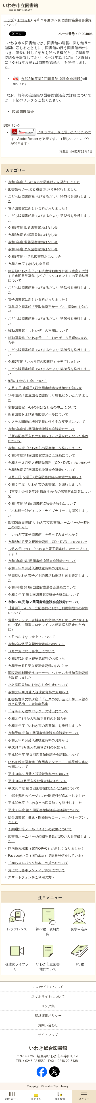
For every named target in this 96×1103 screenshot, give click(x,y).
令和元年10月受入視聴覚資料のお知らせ (38, 692)
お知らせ (24, 20)
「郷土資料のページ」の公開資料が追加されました (46, 795)
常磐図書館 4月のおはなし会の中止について (42, 407)
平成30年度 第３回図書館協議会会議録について (43, 754)
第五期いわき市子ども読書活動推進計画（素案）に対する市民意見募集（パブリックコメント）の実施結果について (48, 275)
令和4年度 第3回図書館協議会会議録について (42, 503)
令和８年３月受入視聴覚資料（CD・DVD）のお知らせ (49, 462)
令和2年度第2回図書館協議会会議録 (50, 79)
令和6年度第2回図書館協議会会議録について (41, 429)
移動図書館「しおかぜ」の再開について (38, 330)
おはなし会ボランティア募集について (36, 870)
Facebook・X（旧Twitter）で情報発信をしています (46, 855)
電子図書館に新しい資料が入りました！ (38, 208)
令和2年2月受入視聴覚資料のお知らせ (36, 644)
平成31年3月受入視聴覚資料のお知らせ (37, 747)
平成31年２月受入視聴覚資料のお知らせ (38, 774)
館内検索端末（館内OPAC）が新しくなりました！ (46, 848)
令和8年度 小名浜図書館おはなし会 (34, 256)
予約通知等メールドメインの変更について (40, 829)
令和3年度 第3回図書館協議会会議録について (42, 561)
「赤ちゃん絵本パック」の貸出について (38, 711)
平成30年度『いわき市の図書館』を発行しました (45, 803)
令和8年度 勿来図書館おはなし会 (33, 249)
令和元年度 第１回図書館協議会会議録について (43, 733)
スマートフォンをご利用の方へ (31, 877)
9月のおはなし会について (27, 381)
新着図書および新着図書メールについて (38, 414)
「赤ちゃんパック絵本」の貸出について (38, 863)
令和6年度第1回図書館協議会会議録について (41, 455)
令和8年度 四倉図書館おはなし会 (33, 227)
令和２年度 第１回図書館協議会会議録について (43, 594)
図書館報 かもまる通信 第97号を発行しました (42, 189)
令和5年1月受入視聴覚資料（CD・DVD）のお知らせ (47, 542)
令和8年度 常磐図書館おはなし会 (33, 242)
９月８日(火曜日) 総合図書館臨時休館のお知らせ (44, 477)
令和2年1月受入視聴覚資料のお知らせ (36, 658)
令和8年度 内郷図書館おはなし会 (33, 235)
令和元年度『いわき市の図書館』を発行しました (45, 725)
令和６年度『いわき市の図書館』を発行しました (45, 448)
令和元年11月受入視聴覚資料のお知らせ (38, 666)
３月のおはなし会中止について (31, 651)
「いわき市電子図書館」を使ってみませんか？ (43, 534)
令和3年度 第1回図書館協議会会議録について (42, 587)
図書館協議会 (23, 112)
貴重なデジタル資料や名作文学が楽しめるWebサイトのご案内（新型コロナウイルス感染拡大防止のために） (48, 624)
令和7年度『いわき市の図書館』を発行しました (44, 361)
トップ (9, 20)
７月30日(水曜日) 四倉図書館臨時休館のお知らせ (45, 388)
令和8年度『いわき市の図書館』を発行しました (44, 182)
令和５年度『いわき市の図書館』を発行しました (45, 484)
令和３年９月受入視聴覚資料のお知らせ (38, 568)
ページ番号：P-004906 (75, 34)
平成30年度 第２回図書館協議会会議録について (43, 788)
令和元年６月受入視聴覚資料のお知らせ (38, 740)
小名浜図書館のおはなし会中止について (38, 685)
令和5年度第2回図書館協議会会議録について (41, 470)
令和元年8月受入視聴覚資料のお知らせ (37, 718)
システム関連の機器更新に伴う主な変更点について (46, 421)
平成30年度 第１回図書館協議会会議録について (43, 810)
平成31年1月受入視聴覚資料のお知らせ (37, 781)
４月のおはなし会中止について (31, 637)
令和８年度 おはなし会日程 (28, 264)
